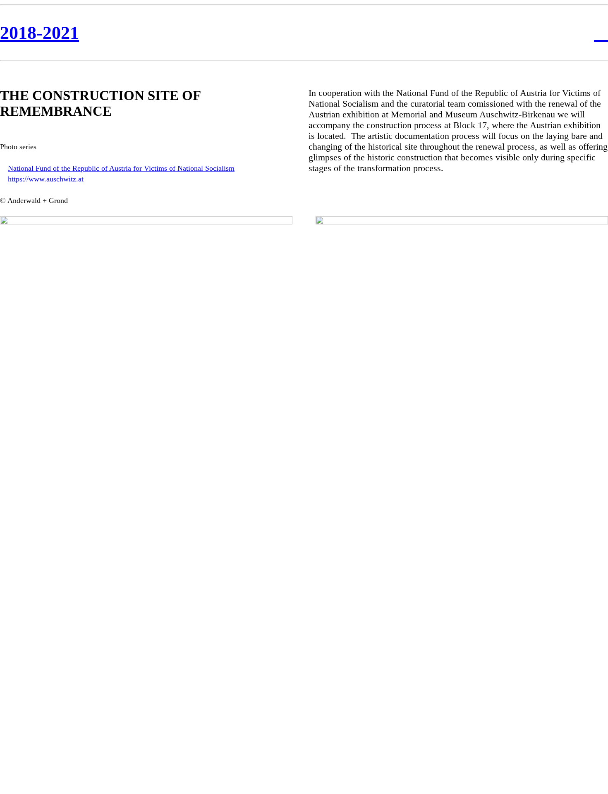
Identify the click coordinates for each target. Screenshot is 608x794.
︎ (601, 33)
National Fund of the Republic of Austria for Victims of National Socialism (121, 168)
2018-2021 (39, 33)
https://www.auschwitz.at (46, 179)
